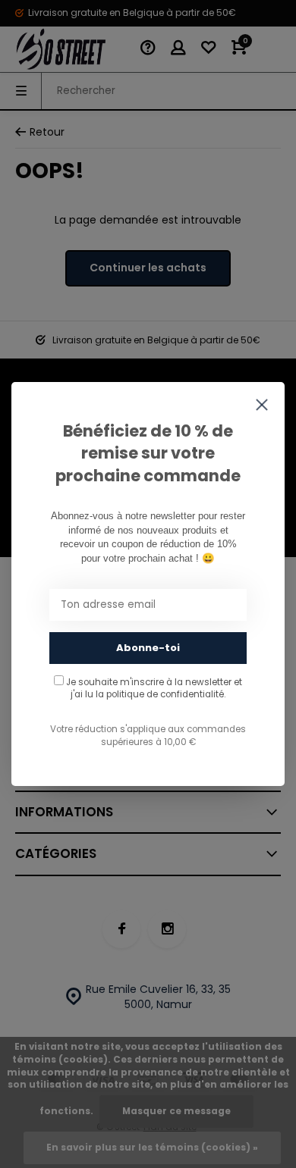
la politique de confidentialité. (160, 694)
